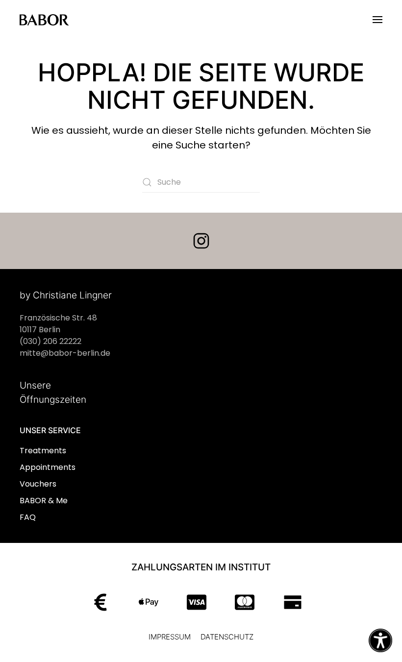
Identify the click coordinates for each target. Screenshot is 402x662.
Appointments (47, 467)
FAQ (28, 517)
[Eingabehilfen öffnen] (380, 640)
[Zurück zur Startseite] (44, 19)
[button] (377, 19)
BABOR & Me (44, 500)
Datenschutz (227, 636)
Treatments (43, 450)
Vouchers (38, 484)
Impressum (170, 636)
